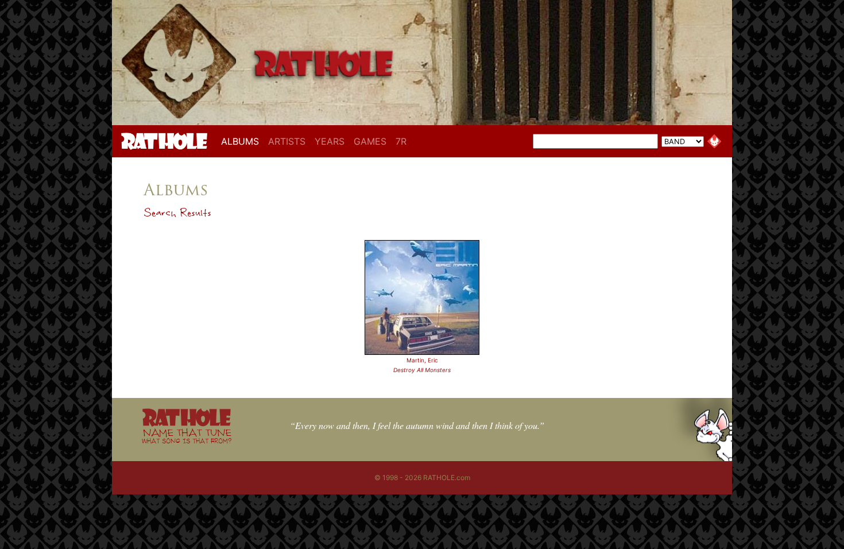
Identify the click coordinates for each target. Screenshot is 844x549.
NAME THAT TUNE (186, 436)
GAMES (370, 141)
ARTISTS (286, 141)
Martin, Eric (422, 360)
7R (401, 141)
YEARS (329, 141)
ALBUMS (242, 141)
